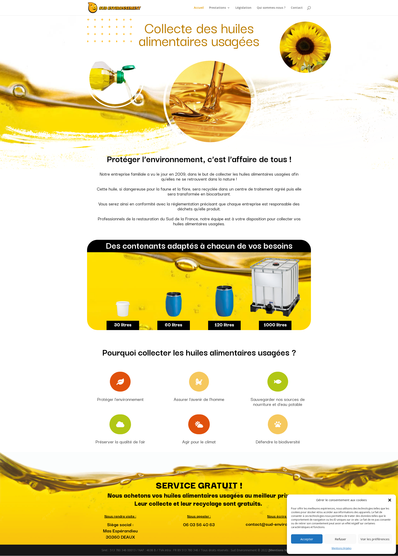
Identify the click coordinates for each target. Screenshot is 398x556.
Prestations (217, 8)
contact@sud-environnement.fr (278, 523)
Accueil (199, 8)
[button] (390, 500)
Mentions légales (341, 548)
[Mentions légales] (282, 550)
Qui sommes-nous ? (271, 8)
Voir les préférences (375, 539)
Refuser (340, 539)
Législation (243, 8)
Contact (297, 8)
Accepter (306, 539)
